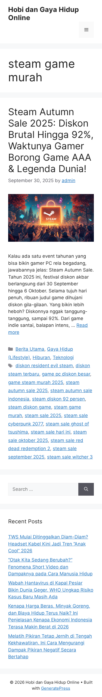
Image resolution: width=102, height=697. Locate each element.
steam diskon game (29, 407)
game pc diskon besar (66, 374)
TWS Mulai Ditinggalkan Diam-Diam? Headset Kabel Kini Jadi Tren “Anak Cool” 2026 (48, 543)
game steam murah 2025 (35, 382)
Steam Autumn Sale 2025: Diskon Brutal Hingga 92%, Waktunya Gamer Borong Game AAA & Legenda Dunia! (51, 140)
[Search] (86, 489)
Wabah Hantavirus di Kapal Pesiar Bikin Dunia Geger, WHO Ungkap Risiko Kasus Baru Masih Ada (50, 589)
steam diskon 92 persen (58, 399)
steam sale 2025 (43, 415)
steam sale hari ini (50, 432)
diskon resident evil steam (44, 365)
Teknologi (63, 357)
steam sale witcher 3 (70, 457)
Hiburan (41, 357)
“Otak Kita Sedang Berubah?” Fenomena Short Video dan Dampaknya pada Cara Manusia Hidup (50, 566)
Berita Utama (30, 349)
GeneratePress (55, 688)
